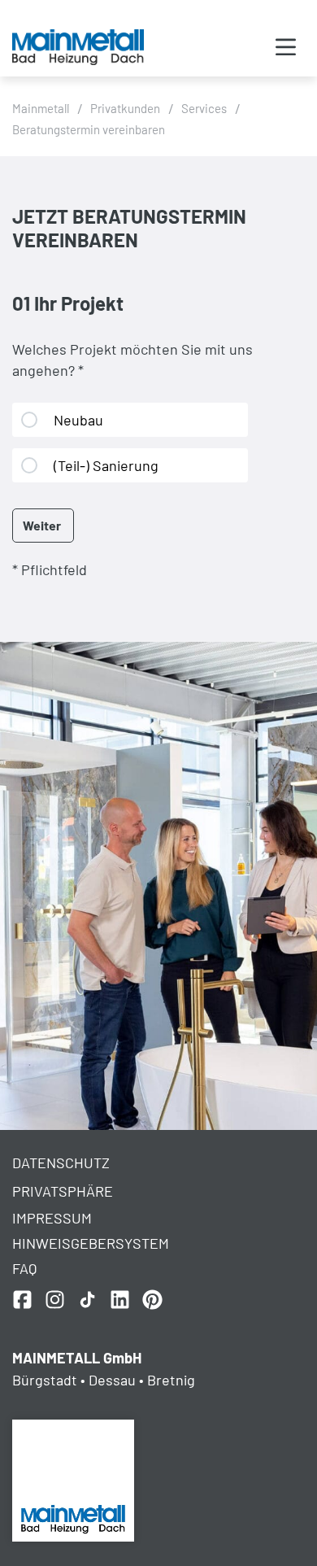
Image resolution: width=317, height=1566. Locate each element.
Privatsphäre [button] (62, 1191)
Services (204, 108)
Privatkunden (125, 108)
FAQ (24, 1268)
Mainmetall (40, 108)
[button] (285, 49)
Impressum (52, 1218)
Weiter (42, 525)
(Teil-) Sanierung (106, 465)
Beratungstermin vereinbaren (88, 129)
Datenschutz (61, 1162)
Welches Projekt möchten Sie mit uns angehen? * (132, 359)
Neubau (78, 420)
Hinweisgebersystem (90, 1243)
